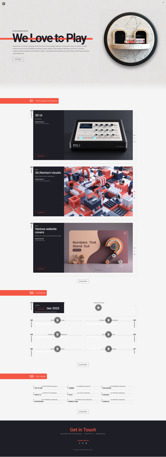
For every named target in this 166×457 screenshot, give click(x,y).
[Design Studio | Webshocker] (4, 4)
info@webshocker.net (100, 433)
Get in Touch (18, 59)
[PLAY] (98, 307)
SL (163, 2)
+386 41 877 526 (89, 433)
